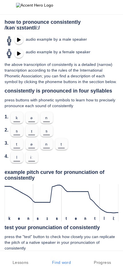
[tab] (20, 259)
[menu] (8, 7)
